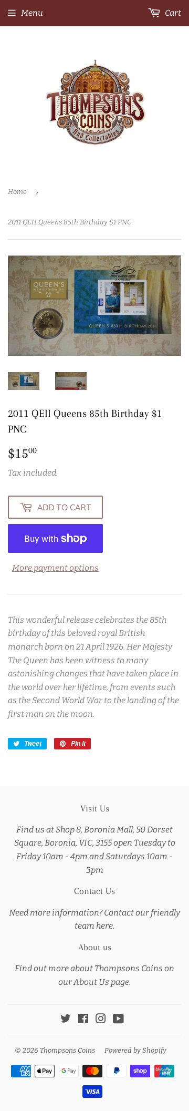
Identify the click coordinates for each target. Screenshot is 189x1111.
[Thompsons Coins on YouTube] (118, 1020)
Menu (32, 13)
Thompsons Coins (67, 1050)
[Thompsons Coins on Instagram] (101, 1020)
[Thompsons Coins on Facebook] (83, 1020)
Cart (172, 13)
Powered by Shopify (135, 1050)
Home (17, 192)
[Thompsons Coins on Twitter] (65, 1020)
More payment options (55, 568)
